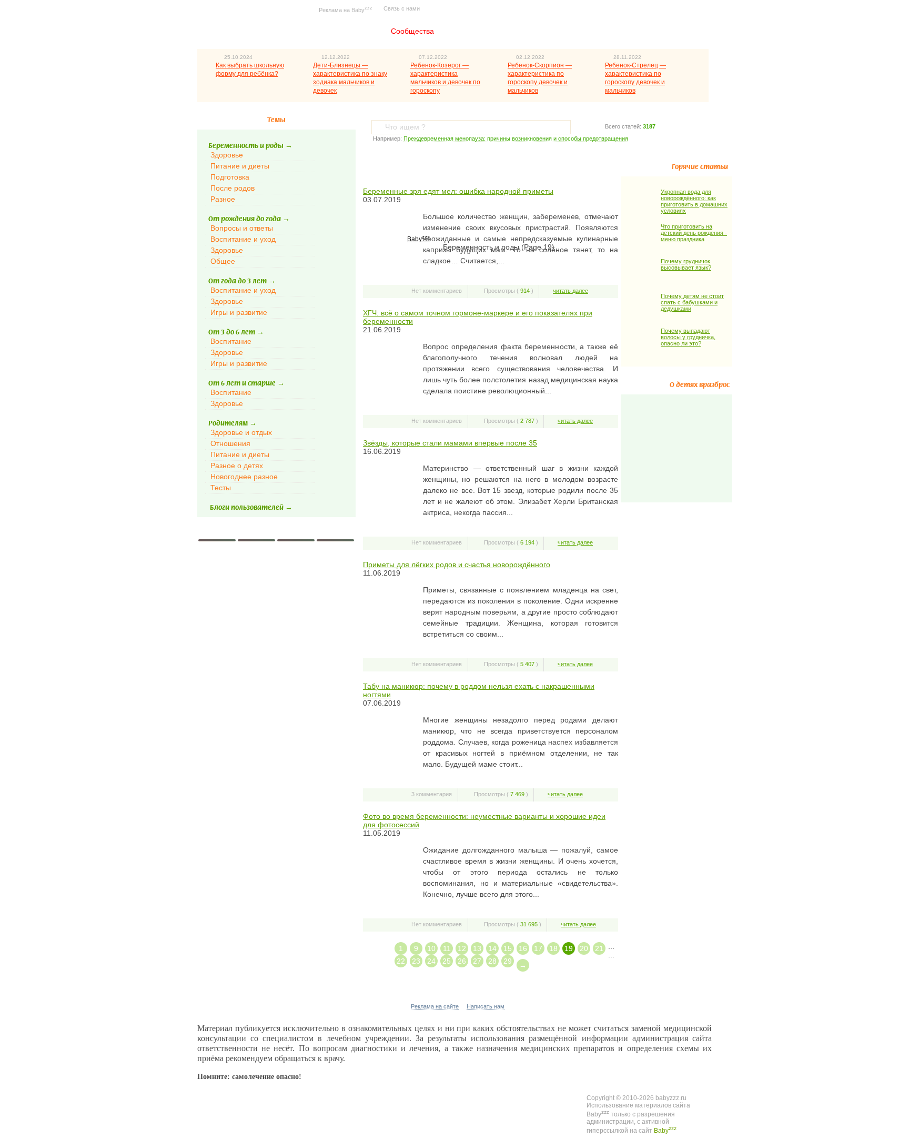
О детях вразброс (700, 385)
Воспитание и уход (243, 239)
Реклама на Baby (345, 9)
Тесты (220, 487)
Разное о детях (236, 465)
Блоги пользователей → (251, 507)
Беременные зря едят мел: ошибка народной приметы (458, 191)
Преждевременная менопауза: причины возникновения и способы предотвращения (515, 138)
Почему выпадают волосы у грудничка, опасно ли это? (688, 337)
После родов (232, 188)
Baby (418, 239)
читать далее (570, 291)
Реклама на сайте (435, 1006)
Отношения (230, 443)
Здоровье (226, 155)
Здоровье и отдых (241, 432)
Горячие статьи (700, 167)
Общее (222, 261)
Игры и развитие (238, 312)
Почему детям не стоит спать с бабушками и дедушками (692, 302)
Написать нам (485, 1006)
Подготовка (229, 177)
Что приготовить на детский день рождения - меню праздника (694, 232)
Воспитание (230, 341)
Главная (351, 31)
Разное (222, 199)
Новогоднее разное (244, 476)
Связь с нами (401, 8)
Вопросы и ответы (241, 228)
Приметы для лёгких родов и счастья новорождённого (456, 564)
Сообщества (412, 31)
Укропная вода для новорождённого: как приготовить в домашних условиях (694, 201)
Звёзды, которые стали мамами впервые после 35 (450, 443)
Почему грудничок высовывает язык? (686, 264)
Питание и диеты (239, 166)
